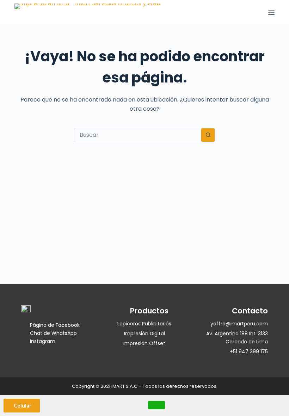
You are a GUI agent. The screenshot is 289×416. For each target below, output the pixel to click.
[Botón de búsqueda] (208, 135)
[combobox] (137, 135)
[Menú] (271, 12)
